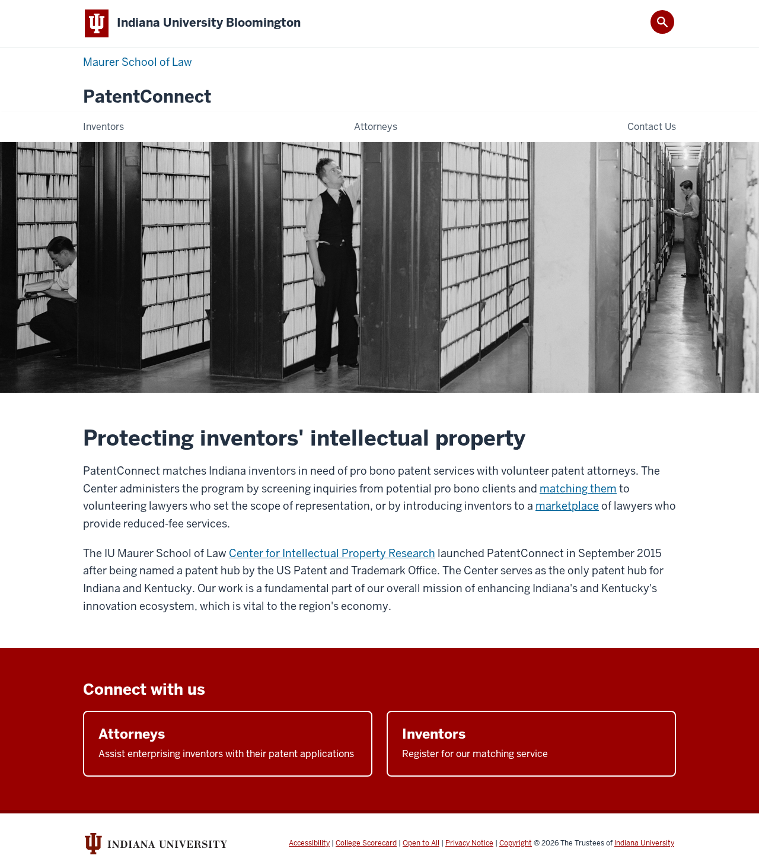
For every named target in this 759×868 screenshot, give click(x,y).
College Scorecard (366, 843)
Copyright (515, 843)
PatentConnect (147, 97)
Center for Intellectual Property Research (332, 553)
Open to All (421, 843)
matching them (578, 488)
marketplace (567, 506)
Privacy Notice (469, 843)
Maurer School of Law (137, 62)
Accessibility (309, 843)
